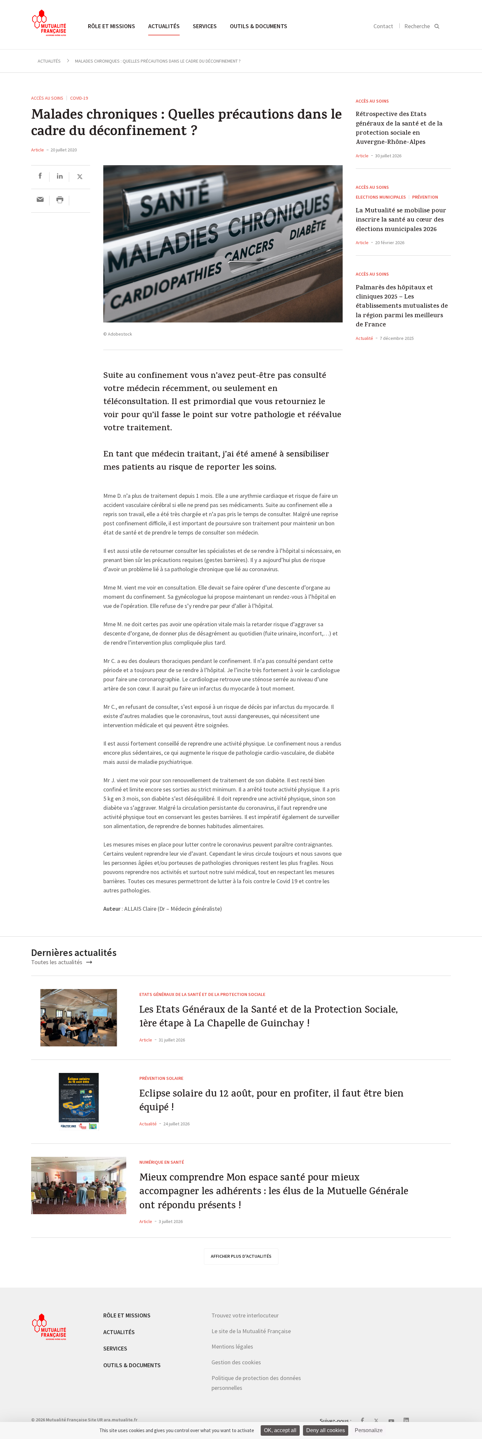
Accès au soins (47, 98)
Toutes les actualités (57, 962)
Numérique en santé (161, 1162)
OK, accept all (280, 1430)
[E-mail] (40, 200)
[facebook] (40, 177)
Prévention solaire (161, 1078)
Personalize (369, 1430)
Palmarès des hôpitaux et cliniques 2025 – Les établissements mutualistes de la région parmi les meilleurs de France (402, 307)
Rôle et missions (111, 26)
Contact (383, 26)
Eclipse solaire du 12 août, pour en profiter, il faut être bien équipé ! (271, 1102)
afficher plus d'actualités (241, 1256)
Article (37, 150)
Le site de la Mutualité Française (251, 1331)
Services (205, 26)
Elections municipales (381, 197)
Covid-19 (79, 98)
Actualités (164, 26)
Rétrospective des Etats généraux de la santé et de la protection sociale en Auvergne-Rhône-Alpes (399, 129)
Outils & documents (258, 26)
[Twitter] (79, 177)
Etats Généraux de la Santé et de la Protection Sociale (202, 994)
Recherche (417, 26)
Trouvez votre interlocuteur (245, 1315)
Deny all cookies (325, 1430)
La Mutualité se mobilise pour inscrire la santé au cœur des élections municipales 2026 (401, 221)
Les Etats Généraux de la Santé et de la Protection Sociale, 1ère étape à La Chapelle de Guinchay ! (268, 1018)
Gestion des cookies (236, 1362)
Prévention (425, 197)
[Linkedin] (60, 177)
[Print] (59, 200)
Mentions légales (232, 1346)
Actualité (364, 338)
